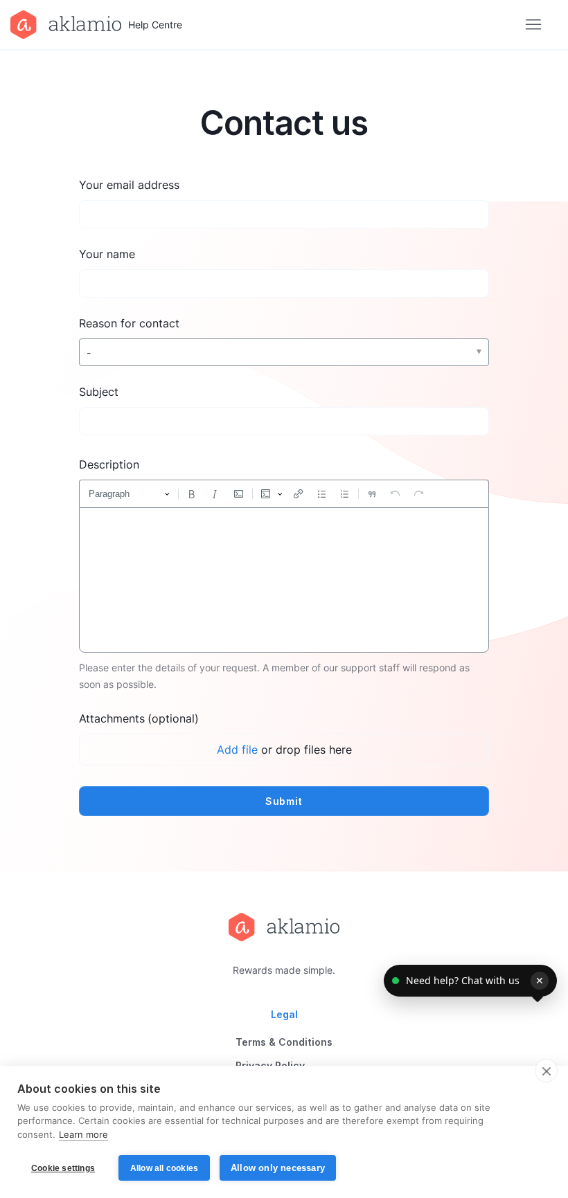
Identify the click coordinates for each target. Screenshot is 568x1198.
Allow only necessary (278, 1168)
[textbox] (284, 580)
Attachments (139, 718)
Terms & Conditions (284, 1042)
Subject (98, 392)
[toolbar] (284, 493)
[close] (546, 1070)
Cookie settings (63, 1168)
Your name (107, 254)
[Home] (284, 927)
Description (109, 464)
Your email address (129, 185)
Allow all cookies (164, 1168)
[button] (470, 981)
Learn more (83, 1134)
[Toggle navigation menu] (533, 24)
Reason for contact (129, 323)
